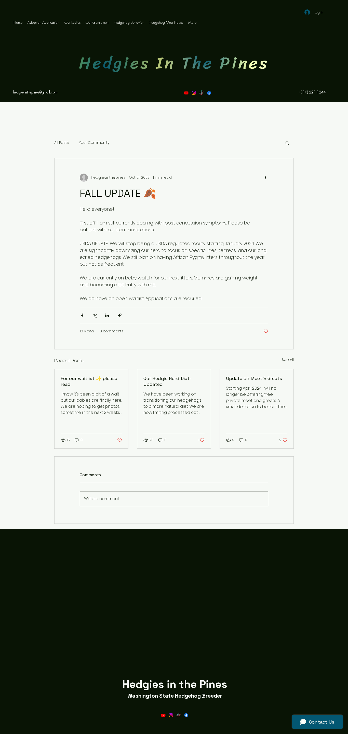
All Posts (61, 142)
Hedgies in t (153, 684)
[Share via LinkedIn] (107, 315)
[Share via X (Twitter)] (94, 315)
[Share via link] (119, 315)
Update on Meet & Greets (254, 378)
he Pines (205, 684)
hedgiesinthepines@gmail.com (35, 92)
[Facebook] (209, 92)
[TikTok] (201, 92)
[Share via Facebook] (82, 315)
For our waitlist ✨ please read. (89, 381)
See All (288, 359)
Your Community (94, 142)
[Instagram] (193, 92)
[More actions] (265, 178)
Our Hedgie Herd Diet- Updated (167, 381)
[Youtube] (186, 92)
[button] (287, 143)
